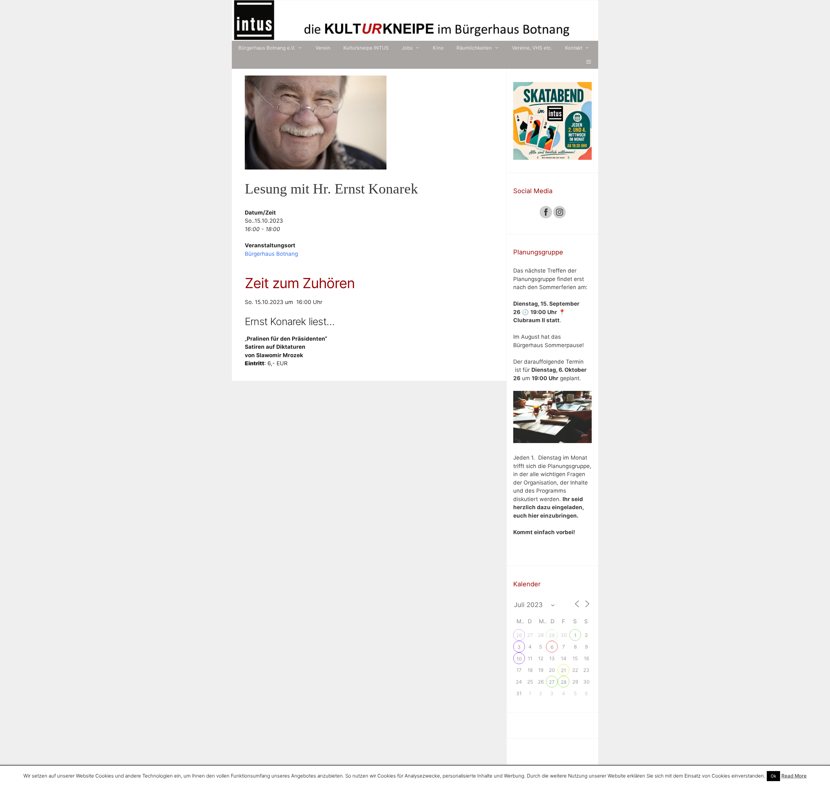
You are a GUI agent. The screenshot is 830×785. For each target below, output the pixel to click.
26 (519, 635)
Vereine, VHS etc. (532, 48)
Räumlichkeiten (474, 48)
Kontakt (573, 48)
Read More (794, 776)
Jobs (407, 48)
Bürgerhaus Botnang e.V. (266, 48)
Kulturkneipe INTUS (366, 48)
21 (563, 670)
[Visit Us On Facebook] (545, 217)
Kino (438, 48)
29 (552, 635)
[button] (588, 62)
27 (552, 682)
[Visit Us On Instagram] (559, 217)
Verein (322, 48)
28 (563, 682)
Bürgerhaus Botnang (271, 254)
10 (519, 659)
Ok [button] (773, 776)
